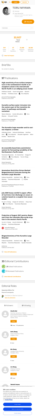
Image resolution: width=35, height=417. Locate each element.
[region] (17, 402)
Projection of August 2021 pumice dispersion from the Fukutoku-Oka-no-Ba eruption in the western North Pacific (17, 217)
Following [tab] (26, 305)
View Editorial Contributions (12, 276)
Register (24, 2)
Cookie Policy (8, 399)
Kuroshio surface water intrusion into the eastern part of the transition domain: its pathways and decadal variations (16, 108)
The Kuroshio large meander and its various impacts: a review (17, 128)
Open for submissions (10, 297)
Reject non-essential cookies (17, 409)
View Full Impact (9, 55)
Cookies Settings (17, 413)
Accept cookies (17, 404)
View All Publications (10, 252)
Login (15, 2)
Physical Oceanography (8, 292)
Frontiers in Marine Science (13, 295)
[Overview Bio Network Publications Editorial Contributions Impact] (17, 28)
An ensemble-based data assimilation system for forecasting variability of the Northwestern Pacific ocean (17, 150)
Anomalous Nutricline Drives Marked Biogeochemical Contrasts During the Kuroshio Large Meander (16, 172)
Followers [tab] (8, 305)
